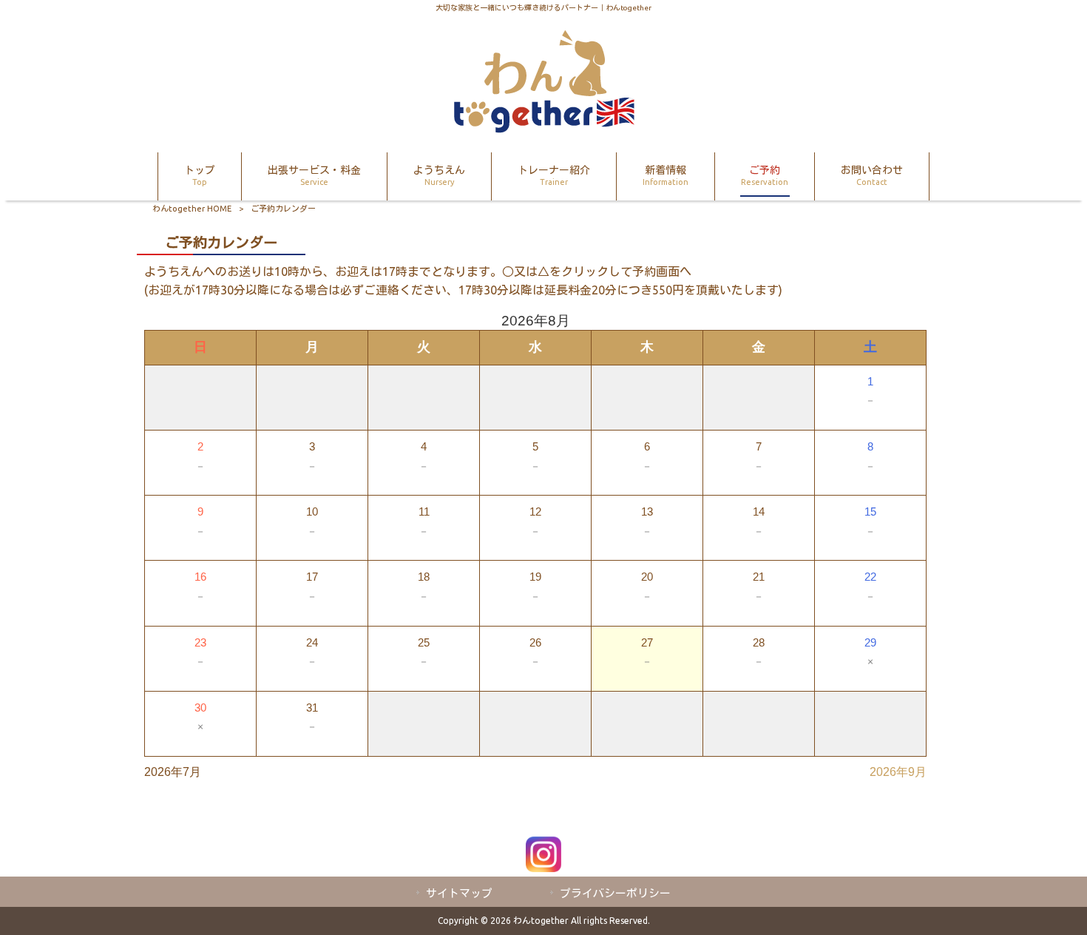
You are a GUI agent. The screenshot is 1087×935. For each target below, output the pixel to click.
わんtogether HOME (191, 208)
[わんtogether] (543, 128)
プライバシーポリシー (615, 893)
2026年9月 (898, 772)
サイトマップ (459, 893)
